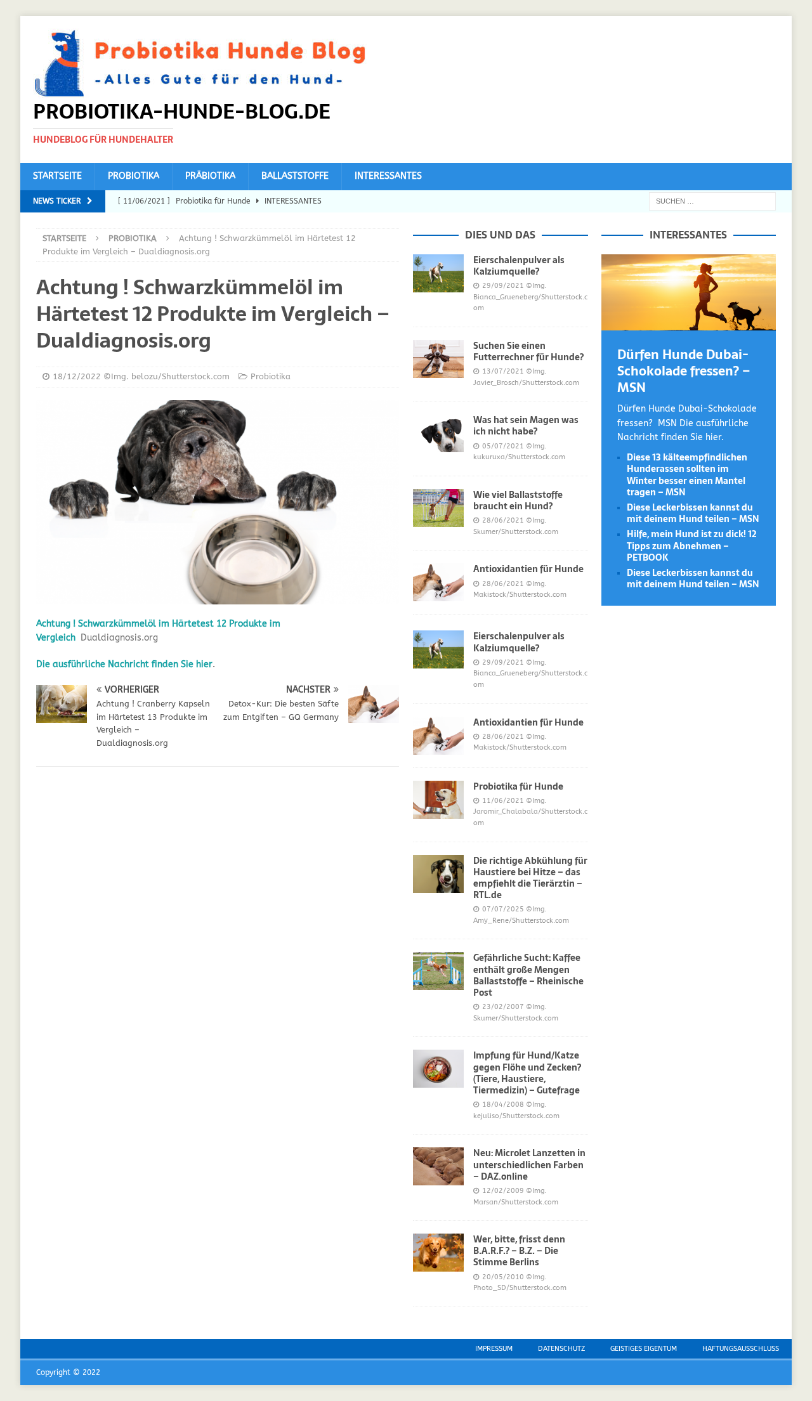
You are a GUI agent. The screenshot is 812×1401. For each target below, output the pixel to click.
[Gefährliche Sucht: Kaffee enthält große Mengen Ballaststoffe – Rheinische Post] (438, 971)
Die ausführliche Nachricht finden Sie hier (124, 664)
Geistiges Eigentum (643, 1349)
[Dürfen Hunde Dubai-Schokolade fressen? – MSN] (688, 323)
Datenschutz (561, 1349)
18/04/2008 (503, 1104)
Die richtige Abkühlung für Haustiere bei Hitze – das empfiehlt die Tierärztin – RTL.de (530, 878)
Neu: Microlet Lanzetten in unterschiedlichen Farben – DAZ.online (529, 1164)
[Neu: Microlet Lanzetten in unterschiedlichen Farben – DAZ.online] (438, 1166)
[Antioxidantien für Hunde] (438, 582)
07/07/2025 (503, 909)
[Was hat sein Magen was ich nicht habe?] (438, 433)
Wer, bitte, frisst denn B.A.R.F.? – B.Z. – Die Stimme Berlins (519, 1250)
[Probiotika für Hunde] (438, 800)
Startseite (57, 176)
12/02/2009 (503, 1191)
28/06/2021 (503, 520)
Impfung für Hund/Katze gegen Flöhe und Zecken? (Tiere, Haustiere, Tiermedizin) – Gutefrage (527, 1072)
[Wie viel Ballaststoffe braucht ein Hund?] (438, 508)
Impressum (494, 1349)
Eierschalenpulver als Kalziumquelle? (519, 265)
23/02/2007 (503, 1007)
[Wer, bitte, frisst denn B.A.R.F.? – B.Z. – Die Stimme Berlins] (438, 1253)
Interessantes (388, 176)
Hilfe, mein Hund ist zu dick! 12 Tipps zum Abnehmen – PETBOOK (692, 545)
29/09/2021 (503, 286)
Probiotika (133, 176)
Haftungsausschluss (740, 1349)
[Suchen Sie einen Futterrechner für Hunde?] (438, 359)
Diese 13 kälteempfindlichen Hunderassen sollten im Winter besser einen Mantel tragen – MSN (687, 474)
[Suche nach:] (712, 200)
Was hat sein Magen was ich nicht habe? (526, 425)
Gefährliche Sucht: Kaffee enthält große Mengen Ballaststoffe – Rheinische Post (528, 975)
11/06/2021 (503, 801)
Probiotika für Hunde (518, 786)
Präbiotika (210, 176)
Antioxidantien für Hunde (528, 569)
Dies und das (500, 234)
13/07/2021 (503, 371)
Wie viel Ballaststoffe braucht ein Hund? (518, 500)
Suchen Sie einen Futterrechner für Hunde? (528, 351)
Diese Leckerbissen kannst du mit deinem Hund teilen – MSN (693, 513)
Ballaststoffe (295, 176)
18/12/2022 (77, 376)
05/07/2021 (503, 446)
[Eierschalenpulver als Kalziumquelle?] (438, 273)
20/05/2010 (503, 1277)
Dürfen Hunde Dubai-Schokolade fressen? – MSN (683, 371)
